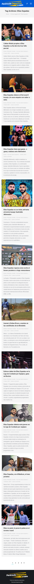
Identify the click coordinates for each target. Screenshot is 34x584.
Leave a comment (15, 53)
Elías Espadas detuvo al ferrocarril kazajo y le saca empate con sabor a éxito (17, 97)
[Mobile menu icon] (30, 3)
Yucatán (13, 51)
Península (9, 51)
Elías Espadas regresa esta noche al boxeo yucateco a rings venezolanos (17, 269)
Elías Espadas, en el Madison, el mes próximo (17, 475)
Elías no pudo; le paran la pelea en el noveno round (16, 529)
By (22, 51)
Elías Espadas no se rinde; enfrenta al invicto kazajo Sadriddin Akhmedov (16, 212)
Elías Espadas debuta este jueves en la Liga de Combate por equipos (17, 426)
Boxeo (5, 51)
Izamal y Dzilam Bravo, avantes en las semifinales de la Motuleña (16, 324)
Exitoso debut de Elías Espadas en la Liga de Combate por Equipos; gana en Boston (17, 373)
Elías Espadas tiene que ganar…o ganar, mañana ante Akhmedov (15, 150)
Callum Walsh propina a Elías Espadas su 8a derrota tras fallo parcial (15, 46)
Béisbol (5, 328)
